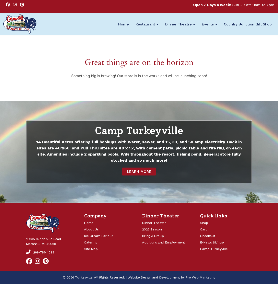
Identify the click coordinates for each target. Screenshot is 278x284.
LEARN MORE (139, 171)
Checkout (207, 236)
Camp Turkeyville (214, 249)
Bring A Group (153, 236)
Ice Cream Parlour (98, 236)
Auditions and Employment (163, 242)
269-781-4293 (43, 252)
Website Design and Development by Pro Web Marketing (171, 277)
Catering (90, 242)
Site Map (91, 249)
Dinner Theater (154, 223)
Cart (203, 229)
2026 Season (152, 229)
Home (88, 223)
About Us (91, 229)
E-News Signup (212, 242)
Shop (204, 223)
